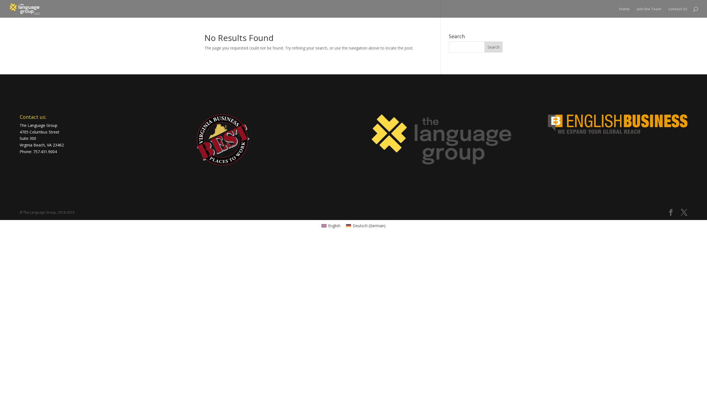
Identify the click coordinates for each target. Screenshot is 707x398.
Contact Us (677, 9)
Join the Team (649, 9)
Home (624, 9)
